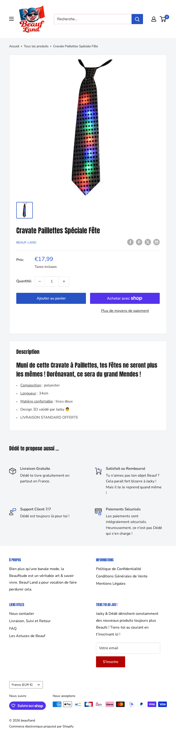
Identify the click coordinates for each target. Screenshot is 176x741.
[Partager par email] (156, 242)
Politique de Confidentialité (118, 568)
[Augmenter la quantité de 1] (64, 281)
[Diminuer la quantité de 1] (39, 281)
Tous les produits (36, 46)
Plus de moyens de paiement (125, 310)
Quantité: (24, 281)
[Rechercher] (137, 19)
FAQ (12, 628)
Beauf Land (26, 242)
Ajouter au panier (51, 298)
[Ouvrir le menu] (11, 19)
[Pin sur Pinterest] (139, 242)
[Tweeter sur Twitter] (148, 242)
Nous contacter (21, 613)
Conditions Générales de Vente (122, 576)
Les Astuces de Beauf (27, 635)
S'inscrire (110, 661)
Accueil (14, 46)
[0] (163, 19)
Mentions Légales (111, 583)
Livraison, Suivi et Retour (30, 621)
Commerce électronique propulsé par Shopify (41, 726)
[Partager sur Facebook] (130, 242)
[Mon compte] (153, 19)
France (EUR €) (22, 684)
